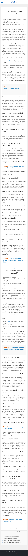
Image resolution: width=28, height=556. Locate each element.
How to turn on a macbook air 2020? (11, 536)
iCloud (8, 61)
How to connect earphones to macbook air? (12, 542)
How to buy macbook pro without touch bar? (13, 534)
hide (16, 92)
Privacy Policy (15, 553)
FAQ (14, 9)
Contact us (20, 553)
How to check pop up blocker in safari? (12, 540)
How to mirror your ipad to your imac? (12, 531)
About (9, 553)
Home (6, 553)
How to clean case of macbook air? (11, 538)
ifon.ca (20, 551)
